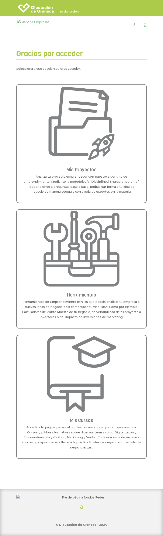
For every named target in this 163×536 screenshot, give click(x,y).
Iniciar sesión (69, 11)
